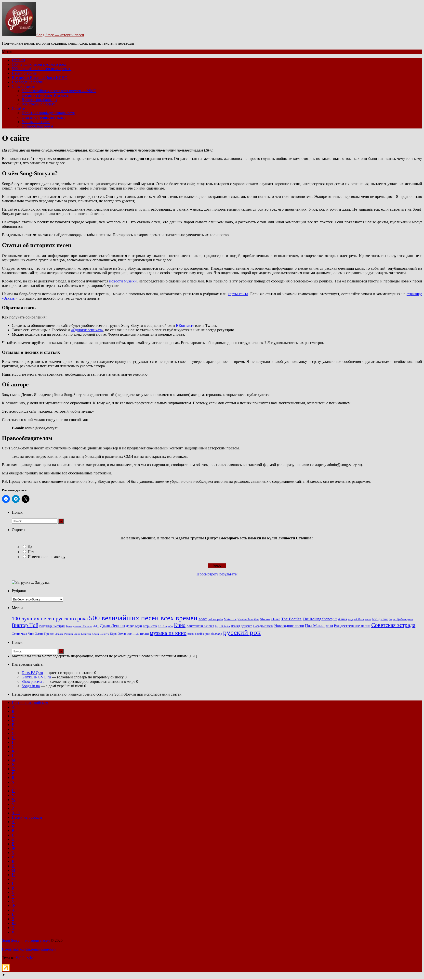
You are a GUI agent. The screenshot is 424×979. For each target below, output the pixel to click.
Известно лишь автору (47, 557)
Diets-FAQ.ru (32, 673)
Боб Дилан (380, 619)
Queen (275, 619)
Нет (31, 552)
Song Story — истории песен (60, 35)
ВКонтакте (185, 325)
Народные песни (263, 626)
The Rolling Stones (317, 619)
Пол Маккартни (319, 625)
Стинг (16, 634)
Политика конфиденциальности (48, 113)
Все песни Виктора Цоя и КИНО (39, 78)
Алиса (342, 619)
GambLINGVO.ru (36, 677)
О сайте (18, 108)
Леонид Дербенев (241, 626)
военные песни (138, 634)
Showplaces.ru (33, 681)
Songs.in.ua (31, 686)
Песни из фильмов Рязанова (45, 95)
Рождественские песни (352, 626)
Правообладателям (37, 126)
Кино (180, 625)
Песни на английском (30, 702)
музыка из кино (168, 633)
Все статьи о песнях (38, 104)
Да (30, 547)
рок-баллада (213, 634)
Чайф (24, 634)
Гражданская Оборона (79, 625)
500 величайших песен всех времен (41, 69)
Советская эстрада (393, 625)
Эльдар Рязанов (64, 634)
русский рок (242, 632)
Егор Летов (150, 626)
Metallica (230, 619)
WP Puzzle (24, 957)
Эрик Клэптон (82, 633)
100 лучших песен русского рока (39, 64)
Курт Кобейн (222, 625)
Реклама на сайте (36, 122)
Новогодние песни (27, 82)
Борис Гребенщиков (401, 619)
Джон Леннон (112, 625)
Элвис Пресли (44, 634)
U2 (335, 619)
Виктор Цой (25, 625)
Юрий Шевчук (100, 633)
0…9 (16, 813)
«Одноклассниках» (87, 330)
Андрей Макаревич (359, 619)
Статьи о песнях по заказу (43, 117)
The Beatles (291, 618)
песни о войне (195, 634)
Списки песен (23, 86)
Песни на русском (27, 817)
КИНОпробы (165, 626)
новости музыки (123, 281)
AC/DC (203, 619)
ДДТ (96, 626)
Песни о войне (24, 73)
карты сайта (238, 294)
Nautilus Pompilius (248, 619)
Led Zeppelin (215, 619)
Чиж (31, 634)
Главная (18, 60)
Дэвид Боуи (134, 626)
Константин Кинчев (200, 626)
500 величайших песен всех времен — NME (59, 91)
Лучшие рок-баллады (39, 100)
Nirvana (265, 619)
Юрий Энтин (118, 634)
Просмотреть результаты (217, 574)
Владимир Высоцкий (52, 626)
